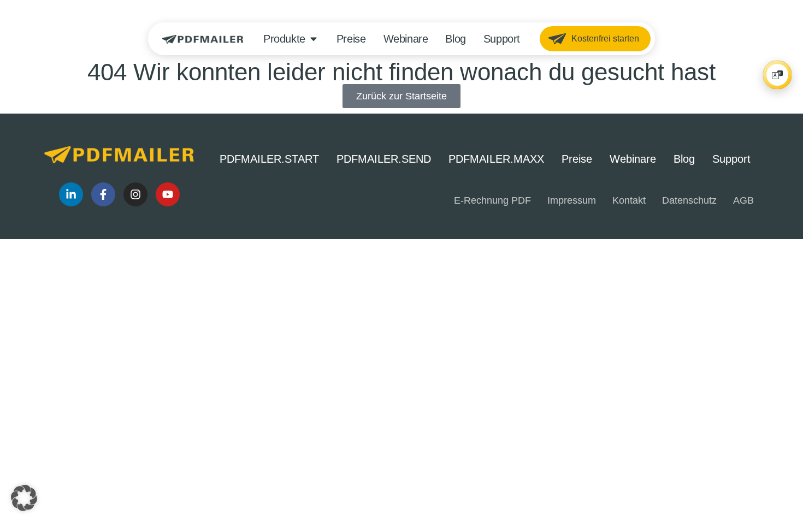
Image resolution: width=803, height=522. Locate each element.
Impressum (571, 200)
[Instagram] (135, 194)
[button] (24, 498)
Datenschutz (689, 200)
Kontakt (629, 200)
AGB (743, 200)
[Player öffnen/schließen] (777, 75)
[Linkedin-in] (71, 194)
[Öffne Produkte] (313, 39)
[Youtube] (168, 194)
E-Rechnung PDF (492, 200)
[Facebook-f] (103, 194)
